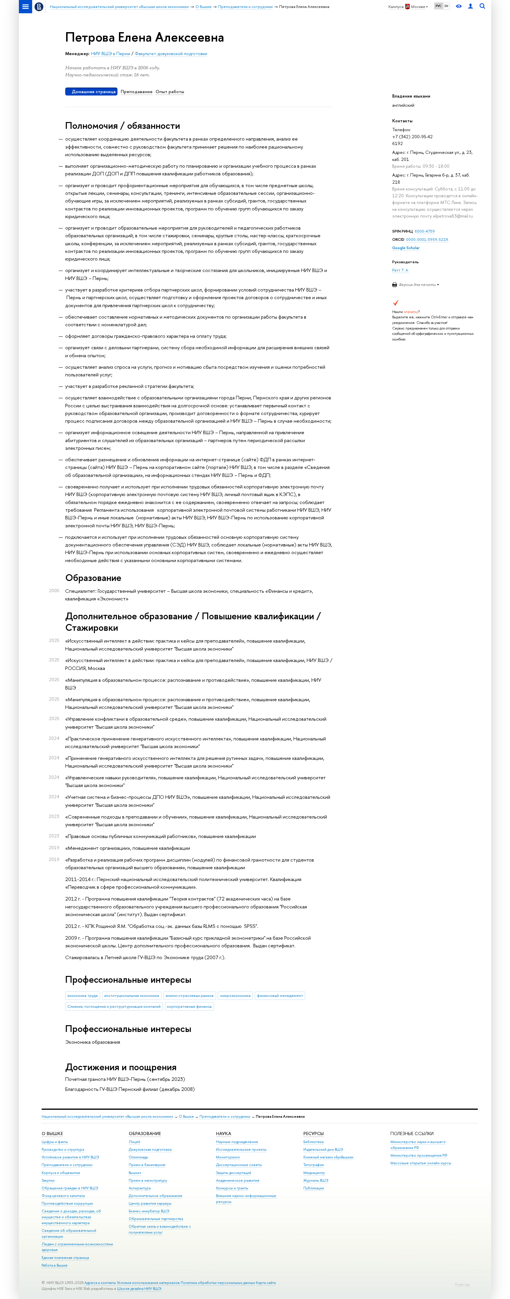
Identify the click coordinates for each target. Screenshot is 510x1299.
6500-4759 (425, 231)
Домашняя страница (94, 91)
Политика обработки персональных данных (218, 1282)
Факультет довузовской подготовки (171, 53)
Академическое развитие (237, 1180)
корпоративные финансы (189, 1006)
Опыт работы (170, 91)
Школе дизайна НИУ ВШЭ (139, 1288)
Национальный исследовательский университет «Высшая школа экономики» (107, 1116)
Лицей (134, 1141)
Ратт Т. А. (400, 270)
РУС (439, 6)
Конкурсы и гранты (232, 1188)
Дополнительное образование (155, 1195)
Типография (313, 1164)
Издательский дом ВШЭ (323, 1149)
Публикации (313, 1188)
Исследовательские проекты (241, 1149)
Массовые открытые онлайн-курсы (420, 1162)
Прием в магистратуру (148, 1180)
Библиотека (313, 1141)
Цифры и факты (55, 1141)
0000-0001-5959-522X (427, 239)
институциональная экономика (131, 995)
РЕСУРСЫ (313, 1133)
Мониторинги (228, 1157)
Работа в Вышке (55, 1265)
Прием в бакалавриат (147, 1164)
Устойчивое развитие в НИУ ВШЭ (70, 1157)
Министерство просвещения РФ (418, 1155)
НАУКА (223, 1133)
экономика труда (82, 995)
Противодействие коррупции (67, 1203)
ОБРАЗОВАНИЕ (145, 1133)
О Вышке (186, 1116)
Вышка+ (135, 1172)
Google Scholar (405, 247)
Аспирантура (140, 1188)
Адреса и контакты (100, 1282)
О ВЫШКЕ (52, 1133)
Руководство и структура (63, 1149)
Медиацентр (314, 1172)
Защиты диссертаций (233, 1172)
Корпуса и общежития (61, 1172)
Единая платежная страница (65, 1257)
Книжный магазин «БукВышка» (328, 1157)
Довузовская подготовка (150, 1149)
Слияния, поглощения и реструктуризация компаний (114, 1006)
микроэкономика (235, 995)
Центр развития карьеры (150, 1203)
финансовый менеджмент (280, 995)
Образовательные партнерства (156, 1218)
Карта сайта (266, 1282)
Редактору (462, 1284)
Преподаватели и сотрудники (225, 1116)
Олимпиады (138, 1157)
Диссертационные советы (239, 1164)
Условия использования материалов (148, 1282)
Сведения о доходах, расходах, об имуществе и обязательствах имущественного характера (71, 1217)
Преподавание (137, 91)
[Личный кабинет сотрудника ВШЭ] (470, 6)
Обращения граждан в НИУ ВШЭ (70, 1188)
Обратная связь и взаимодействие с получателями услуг (160, 1229)
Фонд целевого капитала (63, 1195)
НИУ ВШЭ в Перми (110, 53)
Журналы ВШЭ (315, 1180)
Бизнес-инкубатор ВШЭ (149, 1211)
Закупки (48, 1180)
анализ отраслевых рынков (190, 995)
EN (446, 6)
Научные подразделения (237, 1141)
